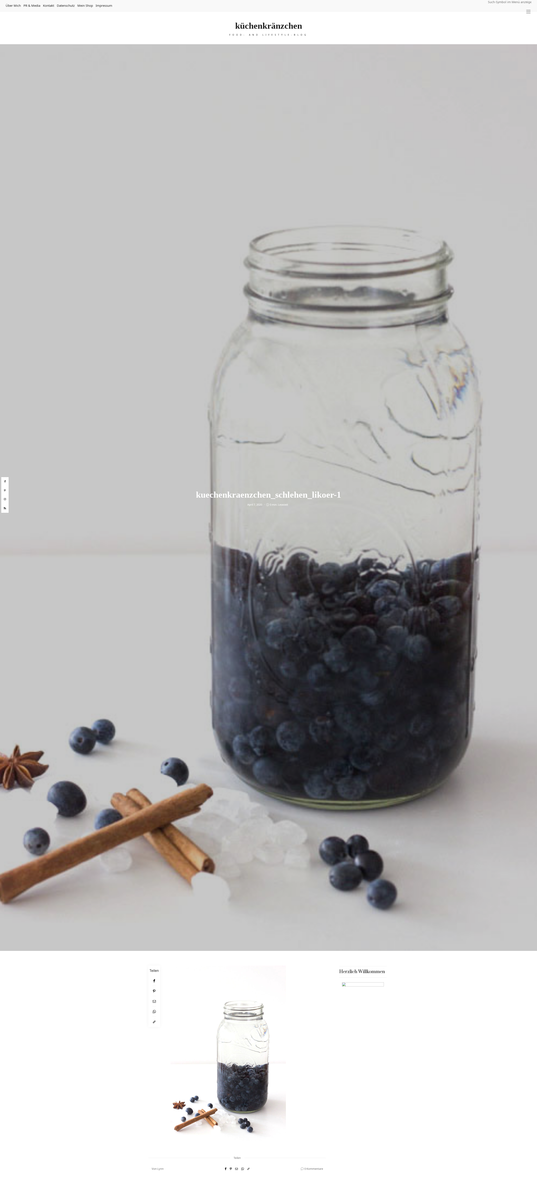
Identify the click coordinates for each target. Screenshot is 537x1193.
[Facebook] (154, 981)
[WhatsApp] (154, 1011)
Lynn (160, 1169)
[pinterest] (5, 490)
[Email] (154, 1001)
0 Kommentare (313, 1169)
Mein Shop (85, 5)
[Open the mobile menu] (528, 11)
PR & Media (31, 5)
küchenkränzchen (268, 26)
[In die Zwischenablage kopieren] (154, 1022)
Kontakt (48, 5)
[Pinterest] (154, 991)
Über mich (13, 5)
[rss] (5, 508)
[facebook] (5, 481)
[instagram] (5, 499)
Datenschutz (66, 5)
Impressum (104, 5)
